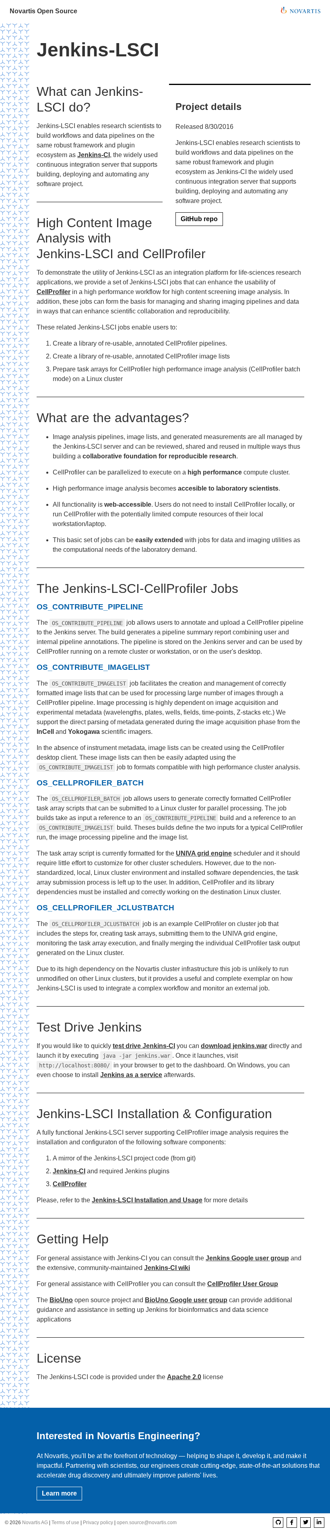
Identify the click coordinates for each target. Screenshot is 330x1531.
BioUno (61, 1300)
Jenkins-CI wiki (167, 1267)
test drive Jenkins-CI (144, 1045)
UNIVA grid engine (204, 853)
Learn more (59, 1493)
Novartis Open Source (43, 11)
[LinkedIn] (319, 1522)
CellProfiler (53, 291)
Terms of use (65, 1522)
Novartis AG (35, 1522)
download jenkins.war (234, 1045)
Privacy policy (98, 1522)
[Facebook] (292, 1522)
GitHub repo (199, 218)
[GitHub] (278, 1522)
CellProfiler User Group (242, 1283)
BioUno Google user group (186, 1300)
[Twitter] (305, 1522)
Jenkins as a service (131, 1074)
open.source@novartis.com (147, 1522)
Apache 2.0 (184, 1377)
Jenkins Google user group (247, 1258)
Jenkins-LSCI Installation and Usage (147, 1200)
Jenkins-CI (93, 154)
